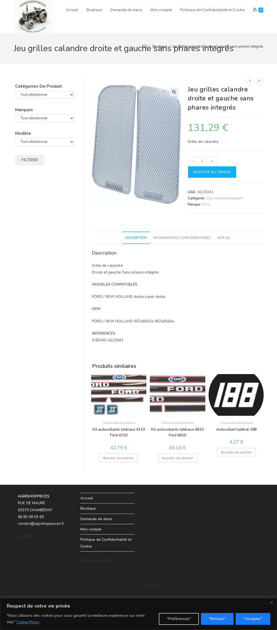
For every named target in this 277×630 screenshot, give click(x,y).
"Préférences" (179, 618)
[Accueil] (145, 46)
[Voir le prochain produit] (259, 81)
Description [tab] (136, 237)
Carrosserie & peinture (225, 198)
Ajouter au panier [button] (118, 458)
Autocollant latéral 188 (236, 429)
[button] (174, 92)
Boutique (88, 508)
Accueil (86, 498)
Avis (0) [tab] (223, 237)
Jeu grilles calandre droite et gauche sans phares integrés (217, 46)
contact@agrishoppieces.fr (41, 523)
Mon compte (90, 529)
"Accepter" (252, 618)
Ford (206, 204)
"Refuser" (217, 618)
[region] (138, 614)
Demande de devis (96, 519)
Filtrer (29, 160)
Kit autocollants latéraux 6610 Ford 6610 (177, 432)
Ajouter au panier (212, 172)
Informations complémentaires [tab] (182, 237)
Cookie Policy (28, 622)
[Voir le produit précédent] (250, 81)
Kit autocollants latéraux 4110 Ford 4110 (119, 432)
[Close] (271, 602)
